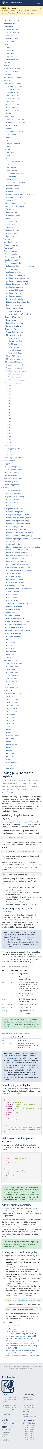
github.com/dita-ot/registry (12, 920)
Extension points (10, 612)
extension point (12, 738)
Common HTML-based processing (19, 570)
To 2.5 (8, 425)
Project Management (30, 1402)
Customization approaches (15, 203)
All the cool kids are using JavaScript (20, 1336)
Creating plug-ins (10, 251)
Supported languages (14, 368)
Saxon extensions (14, 311)
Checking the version (12, 71)
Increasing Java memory (13, 479)
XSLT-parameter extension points (17, 627)
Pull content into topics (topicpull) (19, 555)
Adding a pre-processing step (17, 278)
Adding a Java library (14, 293)
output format (11, 744)
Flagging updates (14, 449)
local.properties (11, 167)
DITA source (26, 1366)
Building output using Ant (14, 119)
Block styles (12, 221)
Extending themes (13, 230)
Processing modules (12, 500)
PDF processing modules (14, 585)
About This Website (8, 1430)
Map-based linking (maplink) (17, 552)
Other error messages (12, 473)
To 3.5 (8, 407)
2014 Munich (11, 723)
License (7, 684)
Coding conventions (12, 260)
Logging (7, 464)
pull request (33, 922)
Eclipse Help (9, 155)
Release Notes (9, 23)
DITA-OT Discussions (30, 1410)
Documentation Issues (9, 1408)
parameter (10, 747)
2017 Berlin (10, 714)
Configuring (7, 128)
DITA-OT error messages (13, 470)
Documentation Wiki (8, 1410)
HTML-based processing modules (17, 567)
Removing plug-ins (11, 245)
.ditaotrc (8, 164)
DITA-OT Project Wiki (8, 1402)
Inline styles (12, 224)
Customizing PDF (10, 200)
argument (10, 732)
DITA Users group (28, 1408)
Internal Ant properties (13, 176)
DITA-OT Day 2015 (29, 1438)
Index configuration (15, 341)
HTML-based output (12, 143)
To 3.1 (8, 419)
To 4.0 (8, 398)
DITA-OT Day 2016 (29, 1435)
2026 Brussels (11, 696)
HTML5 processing (13, 576)
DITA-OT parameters (12, 134)
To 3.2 (8, 416)
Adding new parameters (15, 287)
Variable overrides (14, 344)
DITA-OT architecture (12, 491)
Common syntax (12, 666)
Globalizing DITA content (14, 362)
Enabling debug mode (12, 467)
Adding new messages (14, 296)
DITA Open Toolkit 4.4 (11, 20)
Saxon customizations (14, 308)
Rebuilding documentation (14, 458)
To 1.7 (8, 446)
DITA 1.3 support (11, 597)
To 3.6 (8, 404)
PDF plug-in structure (14, 335)
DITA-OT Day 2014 (29, 1440)
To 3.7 (8, 401)
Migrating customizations (14, 383)
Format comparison (12, 675)
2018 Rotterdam (12, 711)
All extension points (12, 615)
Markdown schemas (12, 678)
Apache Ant (9, 116)
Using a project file (12, 92)
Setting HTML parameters (15, 182)
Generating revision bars (14, 206)
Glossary (8, 729)
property (9, 756)
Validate (9, 657)
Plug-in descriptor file (13, 257)
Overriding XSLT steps (14, 290)
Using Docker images (12, 104)
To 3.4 (8, 410)
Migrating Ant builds (12, 89)
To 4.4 (8, 386)
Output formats (10, 41)
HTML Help (9, 53)
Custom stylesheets (15, 353)
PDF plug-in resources (14, 359)
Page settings (11, 212)
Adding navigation (13, 185)
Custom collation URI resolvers (19, 314)
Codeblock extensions (13, 606)
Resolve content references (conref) (20, 533)
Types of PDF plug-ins (14, 332)
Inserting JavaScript (14, 326)
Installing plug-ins (10, 242)
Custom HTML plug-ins (14, 317)
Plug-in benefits (11, 254)
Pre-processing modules (14, 509)
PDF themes (9, 209)
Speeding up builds (11, 482)
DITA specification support (14, 591)
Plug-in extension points (14, 633)
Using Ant (7, 113)
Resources (8, 690)
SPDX (28, 1014)
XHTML (8, 62)
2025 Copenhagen (13, 699)
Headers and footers (14, 191)
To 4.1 (8, 395)
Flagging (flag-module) (15, 558)
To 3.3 (8, 413)
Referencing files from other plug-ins (20, 266)
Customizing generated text (17, 371)
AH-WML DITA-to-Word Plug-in (17, 1338)
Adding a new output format (17, 281)
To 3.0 (8, 422)
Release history (11, 26)
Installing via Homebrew (13, 77)
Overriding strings (14, 377)
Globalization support (14, 365)
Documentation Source (9, 1405)
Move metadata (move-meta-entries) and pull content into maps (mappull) (23, 548)
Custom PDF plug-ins (13, 329)
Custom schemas (11, 681)
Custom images (11, 107)
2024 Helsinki (11, 702)
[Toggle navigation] (38, 3)
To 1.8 (8, 443)
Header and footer (13, 215)
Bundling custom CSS (14, 320)
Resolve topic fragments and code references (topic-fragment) (23, 540)
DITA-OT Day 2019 (29, 1429)
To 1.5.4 (9, 455)
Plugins (4, 1436)
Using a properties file (13, 86)
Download (5, 1434)
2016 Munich (11, 717)
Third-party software (13, 687)
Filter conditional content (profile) (19, 536)
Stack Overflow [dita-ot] (31, 1416)
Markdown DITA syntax (14, 663)
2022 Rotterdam (12, 705)
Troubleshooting (9, 461)
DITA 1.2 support (11, 594)
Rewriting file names (14, 305)
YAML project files (13, 101)
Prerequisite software (12, 68)
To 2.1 (8, 437)
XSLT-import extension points (16, 624)
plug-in (9, 750)
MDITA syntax (10, 669)
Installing (6, 65)
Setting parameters (13, 272)
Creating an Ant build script (15, 122)
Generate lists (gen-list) (15, 512)
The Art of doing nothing (15, 1331)
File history (29, 1368)
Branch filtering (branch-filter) (17, 521)
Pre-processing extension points (17, 621)
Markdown (9, 56)
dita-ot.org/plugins (24, 824)
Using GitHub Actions (12, 110)
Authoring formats (11, 29)
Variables (9, 227)
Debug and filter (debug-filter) (17, 515)
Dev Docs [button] (9, 8)
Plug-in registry (10, 248)
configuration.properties (14, 173)
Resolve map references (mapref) (19, 518)
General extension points (14, 618)
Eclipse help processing (15, 579)
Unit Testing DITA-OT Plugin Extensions (20, 1350)
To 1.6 (8, 452)
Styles (8, 218)
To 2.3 (8, 431)
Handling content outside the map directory (23, 194)
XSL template (11, 768)
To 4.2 (8, 392)
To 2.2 (8, 434)
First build (7, 74)
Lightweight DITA (11, 38)
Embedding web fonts (14, 323)
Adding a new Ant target (15, 275)
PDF (6, 44)
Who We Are (27, 1397)
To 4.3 (8, 389)
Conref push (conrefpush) (16, 530)
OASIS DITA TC (7, 1440)
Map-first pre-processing (14, 497)
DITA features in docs (13, 609)
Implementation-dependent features (18, 603)
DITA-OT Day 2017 (29, 1433)
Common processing (14, 636)
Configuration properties (13, 161)
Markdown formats (11, 660)
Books (7, 726)
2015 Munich (11, 720)
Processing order (11, 503)
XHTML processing (13, 573)
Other (7, 158)
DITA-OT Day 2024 (29, 1425)
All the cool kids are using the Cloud (19, 1334)
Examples (10, 236)
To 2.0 (8, 440)
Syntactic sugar (12, 233)
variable (9, 765)
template (9, 759)
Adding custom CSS (14, 188)
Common (8, 137)
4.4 (16, 13)
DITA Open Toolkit (14, 2)
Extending (6, 239)
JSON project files (13, 98)
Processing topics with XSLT (17, 284)
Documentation (6, 1432)
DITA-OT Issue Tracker (9, 1400)
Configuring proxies (11, 485)
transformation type (13, 762)
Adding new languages (16, 380)
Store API (8, 506)
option (8, 741)
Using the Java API (11, 125)
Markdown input (11, 35)
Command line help (11, 476)
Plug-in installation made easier (17, 1353)
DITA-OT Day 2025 (29, 1423)
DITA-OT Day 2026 (8, 1423)
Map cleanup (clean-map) (16, 561)
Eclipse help (9, 50)
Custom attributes (14, 347)
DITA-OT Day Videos (13, 693)
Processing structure (13, 494)
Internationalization (15, 350)
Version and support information (17, 630)
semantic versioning (24, 1045)
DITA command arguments (14, 131)
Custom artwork (14, 338)
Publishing (6, 80)
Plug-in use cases (11, 269)
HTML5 (8, 47)
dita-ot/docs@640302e (17, 1368)
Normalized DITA (11, 59)
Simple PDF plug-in (13, 356)
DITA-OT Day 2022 (29, 1427)
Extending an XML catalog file (17, 302)
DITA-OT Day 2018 (29, 1431)
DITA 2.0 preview (11, 600)
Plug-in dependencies (13, 263)
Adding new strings (15, 374)
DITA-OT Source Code (9, 1397)
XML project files (12, 95)
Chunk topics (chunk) (14, 544)
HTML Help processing (15, 582)
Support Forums (28, 1405)
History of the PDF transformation (19, 588)
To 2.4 (8, 428)
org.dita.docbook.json (12, 1093)
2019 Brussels (11, 708)
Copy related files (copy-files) (17, 564)
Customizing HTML (11, 179)
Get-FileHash (11, 1027)
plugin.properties (11, 170)
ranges (29, 1047)
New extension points (14, 299)
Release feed (6, 1414)
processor (10, 753)
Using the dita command (13, 83)
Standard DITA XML (12, 32)
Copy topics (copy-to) (14, 527)
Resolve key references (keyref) (18, 524)
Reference (6, 488)
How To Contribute (29, 1400)
